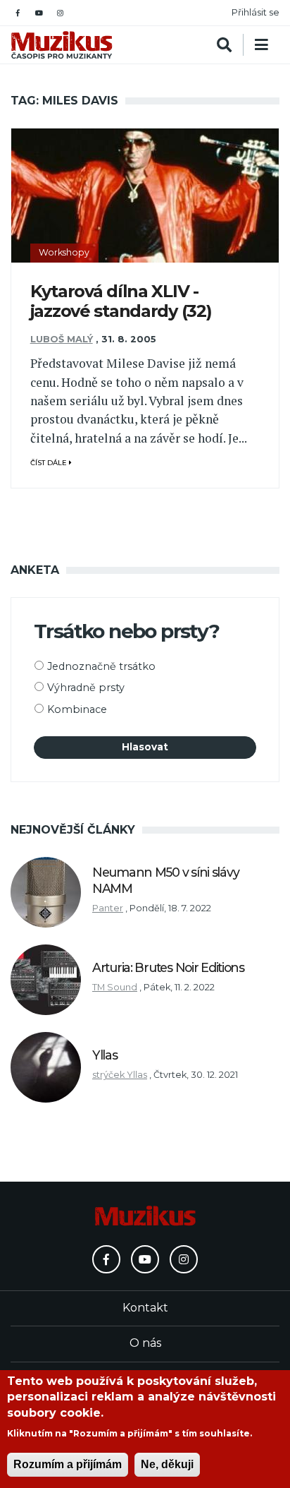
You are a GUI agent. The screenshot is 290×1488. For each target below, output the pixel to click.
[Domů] (62, 45)
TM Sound (114, 987)
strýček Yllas (119, 1074)
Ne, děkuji (167, 1464)
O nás (145, 1343)
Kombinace (77, 709)
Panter (107, 908)
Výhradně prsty (86, 687)
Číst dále (49, 463)
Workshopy (64, 252)
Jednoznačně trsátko (101, 666)
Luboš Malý (61, 339)
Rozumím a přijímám (67, 1464)
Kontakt (145, 1307)
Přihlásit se (255, 12)
